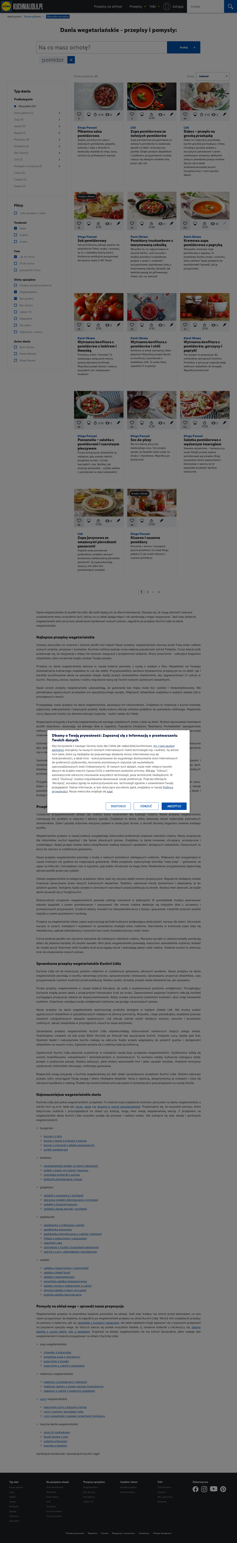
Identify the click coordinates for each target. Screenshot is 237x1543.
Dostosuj (118, 806)
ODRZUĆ (146, 806)
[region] (118, 771)
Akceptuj (174, 806)
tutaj (110, 791)
